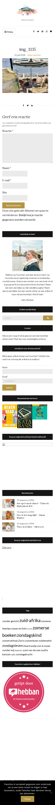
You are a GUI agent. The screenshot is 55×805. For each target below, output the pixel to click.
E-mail (6, 180)
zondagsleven (12, 645)
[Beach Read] (9, 415)
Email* (5, 376)
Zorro (21, 640)
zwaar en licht (19, 628)
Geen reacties (34, 55)
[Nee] (51, 792)
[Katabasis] (24, 416)
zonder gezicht (10, 621)
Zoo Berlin (18, 650)
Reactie (7, 130)
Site (4, 192)
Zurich (29, 629)
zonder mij (8, 650)
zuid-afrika (30, 620)
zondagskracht (24, 654)
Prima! (27, 799)
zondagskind (29, 635)
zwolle (13, 655)
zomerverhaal (10, 640)
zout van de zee (31, 650)
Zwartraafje (30, 645)
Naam (6, 168)
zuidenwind (45, 640)
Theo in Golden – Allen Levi (30, 526)
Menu (10, 31)
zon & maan (43, 645)
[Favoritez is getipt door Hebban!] (24, 692)
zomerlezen (31, 640)
